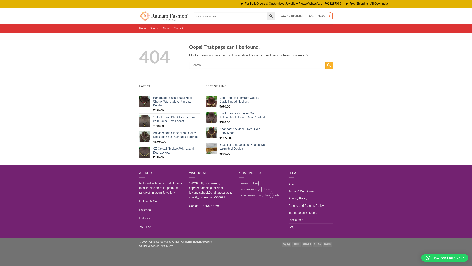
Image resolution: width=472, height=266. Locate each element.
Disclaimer (296, 219)
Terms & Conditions (301, 191)
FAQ (291, 227)
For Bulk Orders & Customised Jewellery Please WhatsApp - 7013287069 (287, 3)
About (166, 28)
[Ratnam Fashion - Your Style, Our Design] (163, 16)
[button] (291, 16)
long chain (264, 195)
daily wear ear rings (250, 189)
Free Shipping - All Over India (362, 3)
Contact (178, 28)
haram (267, 189)
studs (276, 195)
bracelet (244, 183)
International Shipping (303, 212)
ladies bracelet (247, 195)
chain (255, 183)
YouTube (145, 227)
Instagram (145, 218)
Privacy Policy (298, 198)
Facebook (145, 210)
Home (142, 28)
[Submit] (329, 65)
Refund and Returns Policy (306, 205)
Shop (153, 28)
